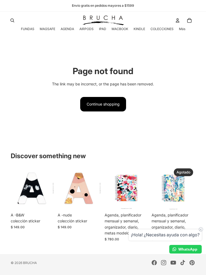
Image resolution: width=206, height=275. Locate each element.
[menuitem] (182, 29)
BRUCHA (30, 263)
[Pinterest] (192, 262)
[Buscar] (12, 20)
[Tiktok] (182, 262)
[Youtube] (173, 262)
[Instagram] (163, 262)
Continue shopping (103, 104)
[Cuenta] (177, 20)
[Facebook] (154, 262)
